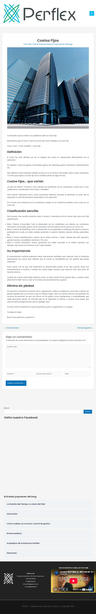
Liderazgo (69, 44)
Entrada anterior (11, 328)
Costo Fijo (27, 44)
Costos (35, 44)
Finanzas (42, 44)
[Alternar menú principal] (91, 13)
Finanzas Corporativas (55, 44)
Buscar (6, 408)
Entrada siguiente (85, 328)
